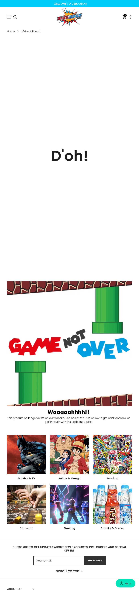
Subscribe (95, 560)
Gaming (69, 528)
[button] (9, 17)
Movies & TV (26, 478)
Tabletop (26, 528)
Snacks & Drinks (112, 528)
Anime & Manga (69, 478)
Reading (112, 478)
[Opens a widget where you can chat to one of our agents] (125, 583)
